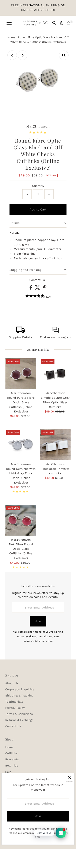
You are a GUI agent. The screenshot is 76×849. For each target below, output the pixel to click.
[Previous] (12, 55)
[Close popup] (69, 778)
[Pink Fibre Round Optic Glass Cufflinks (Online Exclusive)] (20, 520)
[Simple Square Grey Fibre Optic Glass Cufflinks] (55, 373)
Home (11, 37)
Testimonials (14, 701)
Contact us (37, 280)
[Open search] (54, 23)
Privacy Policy (15, 707)
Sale (8, 771)
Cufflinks (11, 753)
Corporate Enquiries (19, 689)
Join (38, 621)
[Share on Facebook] (31, 288)
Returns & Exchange (19, 720)
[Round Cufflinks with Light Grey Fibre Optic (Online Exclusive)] (20, 444)
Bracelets (12, 759)
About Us (11, 683)
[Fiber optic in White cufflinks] (55, 444)
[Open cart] (68, 23)
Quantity (38, 185)
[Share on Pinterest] (44, 288)
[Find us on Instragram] (55, 332)
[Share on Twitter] (38, 288)
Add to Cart (38, 209)
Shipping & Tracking (19, 695)
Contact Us (13, 726)
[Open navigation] (9, 23)
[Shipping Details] (20, 332)
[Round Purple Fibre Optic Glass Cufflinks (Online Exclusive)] (20, 373)
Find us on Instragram (55, 337)
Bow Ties (11, 765)
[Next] (22, 55)
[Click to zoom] (64, 55)
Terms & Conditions (19, 714)
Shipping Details (20, 337)
